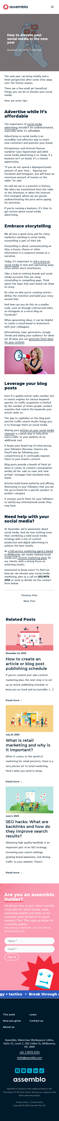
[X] (29, 1070)
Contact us (36, 1020)
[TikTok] (41, 1070)
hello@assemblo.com (29, 1057)
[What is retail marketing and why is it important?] (29, 745)
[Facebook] (17, 1070)
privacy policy (11, 931)
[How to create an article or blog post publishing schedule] (29, 664)
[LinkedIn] (35, 1070)
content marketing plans (32, 558)
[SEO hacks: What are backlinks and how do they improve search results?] (29, 831)
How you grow (12, 1020)
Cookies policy (36, 1102)
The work (9, 1014)
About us (8, 1027)
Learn (33, 1014)
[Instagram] (23, 1070)
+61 (21, 1052)
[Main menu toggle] (52, 6)
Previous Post (29, 595)
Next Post (29, 601)
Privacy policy (22, 1102)
